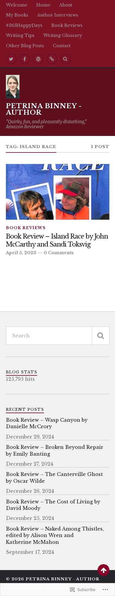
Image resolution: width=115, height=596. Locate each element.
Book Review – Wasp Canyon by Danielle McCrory (47, 423)
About (65, 5)
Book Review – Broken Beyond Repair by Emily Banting (54, 450)
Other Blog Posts (25, 45)
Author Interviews (57, 15)
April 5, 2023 (21, 252)
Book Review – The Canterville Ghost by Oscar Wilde (54, 477)
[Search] (65, 59)
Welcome (16, 5)
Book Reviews (67, 25)
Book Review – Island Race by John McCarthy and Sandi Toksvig (57, 240)
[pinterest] (52, 59)
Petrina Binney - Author (44, 109)
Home (43, 5)
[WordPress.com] (38, 59)
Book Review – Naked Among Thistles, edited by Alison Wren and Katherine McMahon (55, 535)
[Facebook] (24, 59)
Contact (61, 45)
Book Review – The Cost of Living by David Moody (53, 505)
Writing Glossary (62, 35)
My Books (17, 15)
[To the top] (103, 570)
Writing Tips (20, 35)
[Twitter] (11, 59)
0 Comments (59, 252)
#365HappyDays (24, 25)
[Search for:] (57, 335)
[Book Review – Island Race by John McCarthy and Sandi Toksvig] (57, 192)
